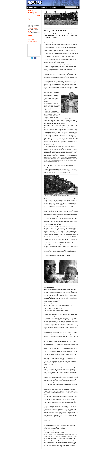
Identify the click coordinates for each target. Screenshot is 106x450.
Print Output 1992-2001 (32, 12)
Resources (30, 35)
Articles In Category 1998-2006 (33, 15)
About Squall (30, 10)
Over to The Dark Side (32, 41)
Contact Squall (30, 39)
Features (30, 19)
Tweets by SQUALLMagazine (34, 56)
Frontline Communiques (33, 24)
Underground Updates (32, 28)
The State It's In (31, 31)
